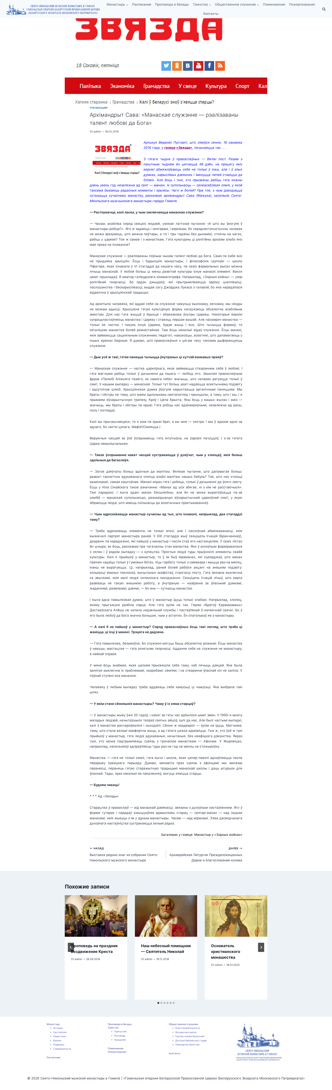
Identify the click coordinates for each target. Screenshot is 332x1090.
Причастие (120, 1031)
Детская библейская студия (191, 1040)
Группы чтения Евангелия (189, 1036)
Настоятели (59, 1032)
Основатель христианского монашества (225, 951)
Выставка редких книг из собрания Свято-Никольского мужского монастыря (124, 854)
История (58, 1028)
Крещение (120, 1039)
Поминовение (274, 4)
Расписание (141, 4)
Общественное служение (183, 1024)
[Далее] (261, 947)
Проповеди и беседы (172, 4)
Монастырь (53, 1024)
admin (97, 131)
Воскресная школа (186, 1032)
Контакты (210, 14)
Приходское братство (187, 1044)
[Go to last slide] (71, 947)
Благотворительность (187, 1028)
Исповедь (119, 1035)
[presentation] (96, 916)
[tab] (158, 1003)
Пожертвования (302, 4)
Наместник (59, 1036)
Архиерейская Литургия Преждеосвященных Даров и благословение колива (205, 854)
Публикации (99, 107)
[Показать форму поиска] (323, 9)
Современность (62, 1048)
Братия (57, 1040)
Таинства (113, 1027)
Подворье (58, 1044)
